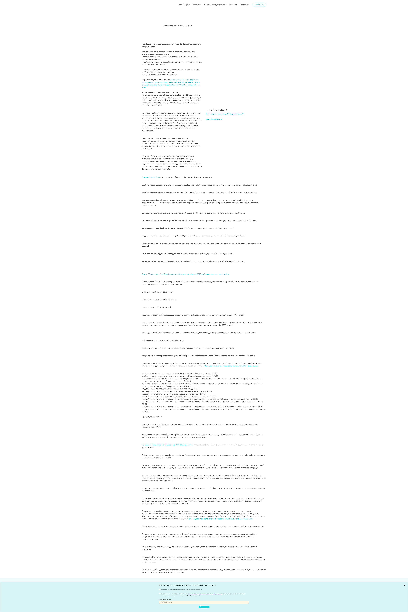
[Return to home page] (154, 4)
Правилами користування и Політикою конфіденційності (205, 593)
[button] (259, 4)
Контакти (233, 5)
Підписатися (204, 607)
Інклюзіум (244, 5)
